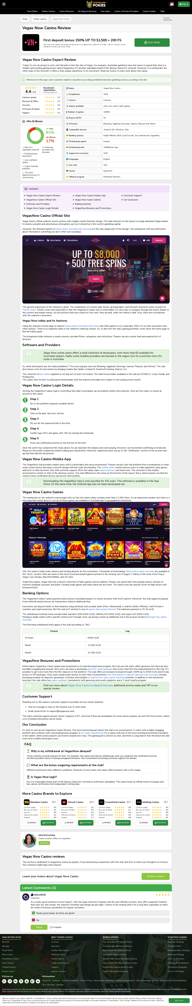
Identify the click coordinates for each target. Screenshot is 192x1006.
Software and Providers (38, 204)
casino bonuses (107, 470)
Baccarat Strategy (176, 954)
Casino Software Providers (126, 11)
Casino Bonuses (66, 11)
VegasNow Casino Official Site (41, 199)
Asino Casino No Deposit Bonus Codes (120, 963)
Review (33, 823)
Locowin (55, 942)
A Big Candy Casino (60, 963)
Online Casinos (48, 11)
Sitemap (60, 984)
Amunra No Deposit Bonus (115, 954)
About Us (46, 980)
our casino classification (92, 732)
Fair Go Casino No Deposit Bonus (118, 942)
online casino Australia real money (72, 229)
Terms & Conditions (70, 980)
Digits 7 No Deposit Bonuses (115, 971)
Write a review (155, 876)
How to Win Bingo (176, 971)
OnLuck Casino (75, 802)
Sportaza (55, 946)
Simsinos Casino (58, 971)
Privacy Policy (86, 980)
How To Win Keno (176, 958)
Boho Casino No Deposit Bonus (117, 950)
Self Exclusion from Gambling (173, 980)
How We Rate (48, 984)
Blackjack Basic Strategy (179, 950)
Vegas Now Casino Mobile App (90, 195)
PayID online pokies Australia (139, 571)
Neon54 (5, 942)
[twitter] (21, 981)
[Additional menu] (4, 4)
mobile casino (108, 467)
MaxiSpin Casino (39, 802)
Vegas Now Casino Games (88, 199)
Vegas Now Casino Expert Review (43, 195)
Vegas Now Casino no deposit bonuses (90, 685)
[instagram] (4, 981)
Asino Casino (8, 963)
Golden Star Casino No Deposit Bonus (120, 958)
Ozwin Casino (57, 958)
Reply (39, 927)
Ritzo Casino (7, 954)
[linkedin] (15, 981)
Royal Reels (7, 950)
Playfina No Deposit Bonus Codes (118, 967)
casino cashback (59, 680)
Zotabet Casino (9, 967)
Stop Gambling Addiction (147, 980)
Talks (162, 11)
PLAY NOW (154, 42)
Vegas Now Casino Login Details (42, 208)
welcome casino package (100, 669)
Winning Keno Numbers (178, 963)
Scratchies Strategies (177, 967)
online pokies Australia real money (82, 326)
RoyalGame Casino (10, 958)
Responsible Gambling (104, 980)
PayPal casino (29, 309)
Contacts (56, 980)
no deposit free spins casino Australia (106, 677)
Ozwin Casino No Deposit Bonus (117, 946)
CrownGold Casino (115, 802)
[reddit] (38, 981)
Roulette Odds (174, 946)
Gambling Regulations (125, 980)
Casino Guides (149, 11)
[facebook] (10, 981)
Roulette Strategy (176, 942)
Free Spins (105, 11)
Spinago (5, 946)
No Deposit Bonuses (87, 11)
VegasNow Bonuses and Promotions (93, 208)
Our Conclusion (131, 199)
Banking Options (83, 204)
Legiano (54, 967)
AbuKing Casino (150, 802)
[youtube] (27, 981)
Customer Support (133, 195)
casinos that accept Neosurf (102, 609)
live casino (45, 374)
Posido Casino (8, 971)
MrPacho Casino (58, 954)
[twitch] (32, 981)
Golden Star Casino (60, 950)
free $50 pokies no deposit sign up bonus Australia (133, 674)
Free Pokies (32, 11)
